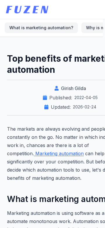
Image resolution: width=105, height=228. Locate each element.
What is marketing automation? (41, 27)
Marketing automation (59, 153)
